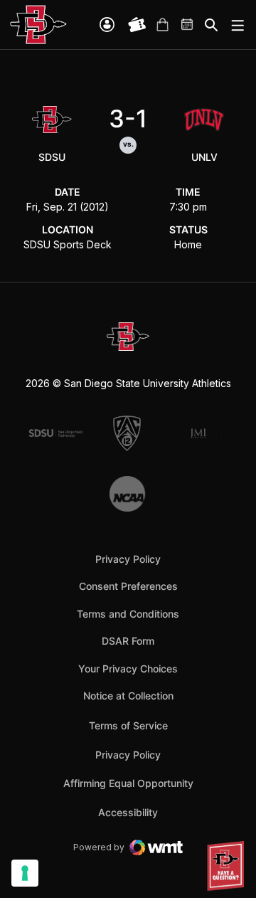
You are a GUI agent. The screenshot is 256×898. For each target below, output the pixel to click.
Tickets (137, 25)
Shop (162, 25)
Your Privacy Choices (128, 668)
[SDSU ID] (107, 24)
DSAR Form (128, 641)
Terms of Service (128, 725)
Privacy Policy (128, 559)
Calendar (187, 25)
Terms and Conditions (128, 614)
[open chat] (227, 866)
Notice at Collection (128, 696)
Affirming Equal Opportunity (128, 783)
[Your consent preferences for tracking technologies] (24, 873)
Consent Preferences (128, 586)
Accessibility (128, 811)
